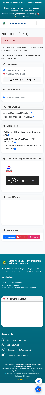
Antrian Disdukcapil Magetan (17, 113)
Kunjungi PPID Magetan (24, 80)
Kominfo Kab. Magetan (11, 285)
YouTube (22, 237)
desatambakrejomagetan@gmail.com (19, 14)
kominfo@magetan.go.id (17, 355)
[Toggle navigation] (40, 23)
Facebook (10, 237)
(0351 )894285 (13, 345)
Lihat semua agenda (16, 97)
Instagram (35, 237)
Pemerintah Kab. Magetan (12, 282)
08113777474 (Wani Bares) (18, 350)
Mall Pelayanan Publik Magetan (18, 117)
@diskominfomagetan (16, 340)
